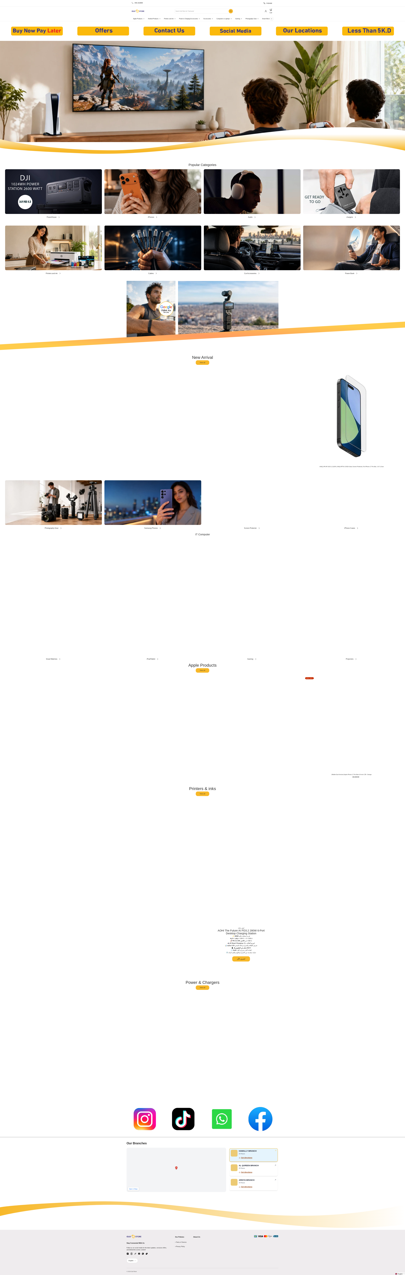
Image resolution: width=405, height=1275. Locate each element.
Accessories (207, 18)
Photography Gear (251, 18)
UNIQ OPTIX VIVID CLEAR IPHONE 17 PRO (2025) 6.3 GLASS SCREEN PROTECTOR (53, 466)
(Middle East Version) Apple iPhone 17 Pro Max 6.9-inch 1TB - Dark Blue (252, 774)
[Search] (231, 11)
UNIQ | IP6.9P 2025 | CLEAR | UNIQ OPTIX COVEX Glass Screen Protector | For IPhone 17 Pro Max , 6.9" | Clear (351, 466)
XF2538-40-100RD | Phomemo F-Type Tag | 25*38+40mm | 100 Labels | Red (352, 898)
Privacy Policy (180, 1246)
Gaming (237, 18)
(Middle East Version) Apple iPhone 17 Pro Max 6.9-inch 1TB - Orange (351, 774)
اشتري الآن (241, 959)
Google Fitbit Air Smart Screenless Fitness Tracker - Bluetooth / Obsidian (152, 466)
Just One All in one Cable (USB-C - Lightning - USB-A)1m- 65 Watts (153, 1091)
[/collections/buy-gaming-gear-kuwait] (202, 91)
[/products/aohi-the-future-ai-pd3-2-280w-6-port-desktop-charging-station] (164, 944)
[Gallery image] (37, 31)
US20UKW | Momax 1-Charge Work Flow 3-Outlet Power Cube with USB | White (53, 1091)
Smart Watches (267, 18)
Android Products (153, 18)
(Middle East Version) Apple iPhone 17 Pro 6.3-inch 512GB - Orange (152, 774)
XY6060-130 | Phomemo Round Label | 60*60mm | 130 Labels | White (252, 898)
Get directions (246, 1158)
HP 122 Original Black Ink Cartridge (153, 898)
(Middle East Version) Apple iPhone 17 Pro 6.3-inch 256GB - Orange (53, 774)
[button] (270, 11)
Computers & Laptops (223, 18)
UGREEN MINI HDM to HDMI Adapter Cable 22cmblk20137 (352, 1091)
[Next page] (271, 18)
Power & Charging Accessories (188, 18)
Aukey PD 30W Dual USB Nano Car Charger (252, 1091)
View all (202, 362)
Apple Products (137, 18)
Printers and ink (169, 18)
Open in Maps (133, 1189)
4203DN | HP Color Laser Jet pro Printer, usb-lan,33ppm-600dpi (53, 898)
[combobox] (203, 11)
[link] (265, 11)
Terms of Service (181, 1242)
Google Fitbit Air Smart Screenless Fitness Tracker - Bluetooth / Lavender (252, 466)
